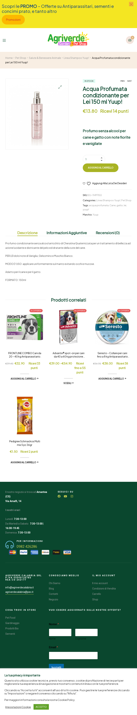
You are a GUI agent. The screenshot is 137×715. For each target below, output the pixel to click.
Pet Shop (20, 57)
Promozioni (13, 19)
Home (9, 57)
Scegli (67, 383)
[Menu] (7, 40)
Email (53, 647)
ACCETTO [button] (41, 706)
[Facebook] (59, 496)
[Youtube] (65, 496)
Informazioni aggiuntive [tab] (67, 232)
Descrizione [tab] (27, 232)
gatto (119, 205)
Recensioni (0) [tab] (108, 232)
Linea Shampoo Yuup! (76, 57)
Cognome (80, 638)
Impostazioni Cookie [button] (18, 707)
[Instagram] (71, 496)
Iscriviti (56, 667)
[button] (60, 87)
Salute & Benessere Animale (45, 57)
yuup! (86, 209)
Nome (52, 638)
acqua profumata (99, 205)
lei (125, 205)
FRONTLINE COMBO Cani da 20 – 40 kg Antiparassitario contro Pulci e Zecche (24, 355)
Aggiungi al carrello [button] (23, 378)
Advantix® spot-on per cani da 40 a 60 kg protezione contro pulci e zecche (68, 355)
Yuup (95, 214)
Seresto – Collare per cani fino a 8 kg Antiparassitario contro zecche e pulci (112, 355)
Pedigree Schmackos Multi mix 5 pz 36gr (24, 443)
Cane (113, 205)
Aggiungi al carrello (100, 167)
